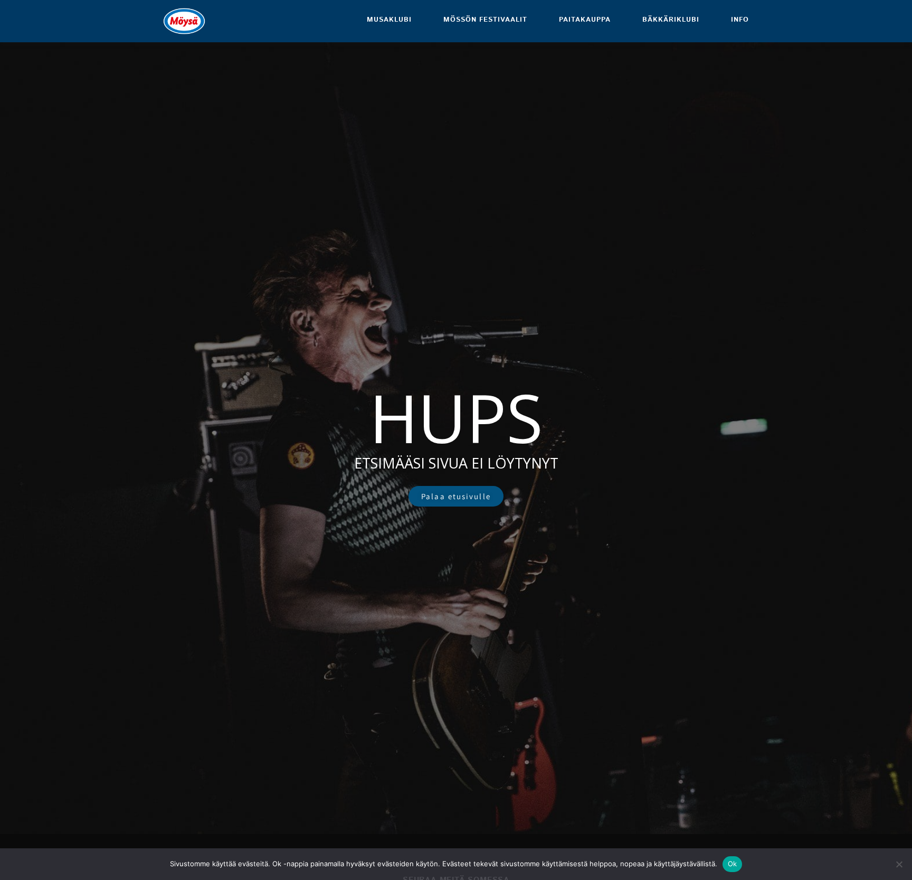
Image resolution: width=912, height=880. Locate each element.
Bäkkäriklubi (670, 20)
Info (740, 20)
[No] (899, 864)
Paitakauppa (585, 20)
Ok (732, 863)
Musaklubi (389, 20)
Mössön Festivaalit (485, 20)
